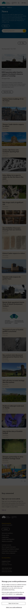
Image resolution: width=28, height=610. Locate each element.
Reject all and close (13, 603)
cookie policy (19, 594)
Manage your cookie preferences (14, 581)
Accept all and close (13, 598)
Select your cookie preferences (14, 607)
